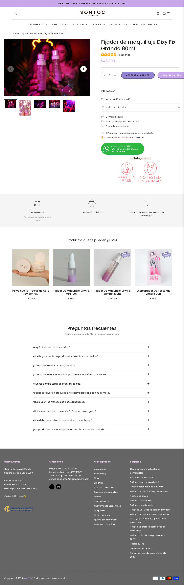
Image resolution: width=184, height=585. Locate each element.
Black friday (100, 473)
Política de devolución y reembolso (149, 491)
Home (16, 33)
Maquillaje (99, 510)
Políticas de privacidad (142, 505)
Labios (97, 496)
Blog (96, 478)
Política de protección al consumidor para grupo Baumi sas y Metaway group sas (149, 518)
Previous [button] (10, 69)
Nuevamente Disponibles (107, 505)
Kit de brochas (102, 515)
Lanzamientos (101, 501)
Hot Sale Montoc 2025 (142, 477)
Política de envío (139, 495)
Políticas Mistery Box (141, 500)
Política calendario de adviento (147, 486)
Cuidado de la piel (104, 487)
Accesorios (100, 468)
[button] (15, 13)
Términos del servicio (141, 548)
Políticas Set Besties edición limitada (150, 509)
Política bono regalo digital (144, 482)
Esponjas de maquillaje (106, 492)
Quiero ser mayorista (105, 519)
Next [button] (83, 69)
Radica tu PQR (137, 543)
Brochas (98, 482)
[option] (47, 67)
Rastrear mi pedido (104, 524)
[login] (158, 13)
